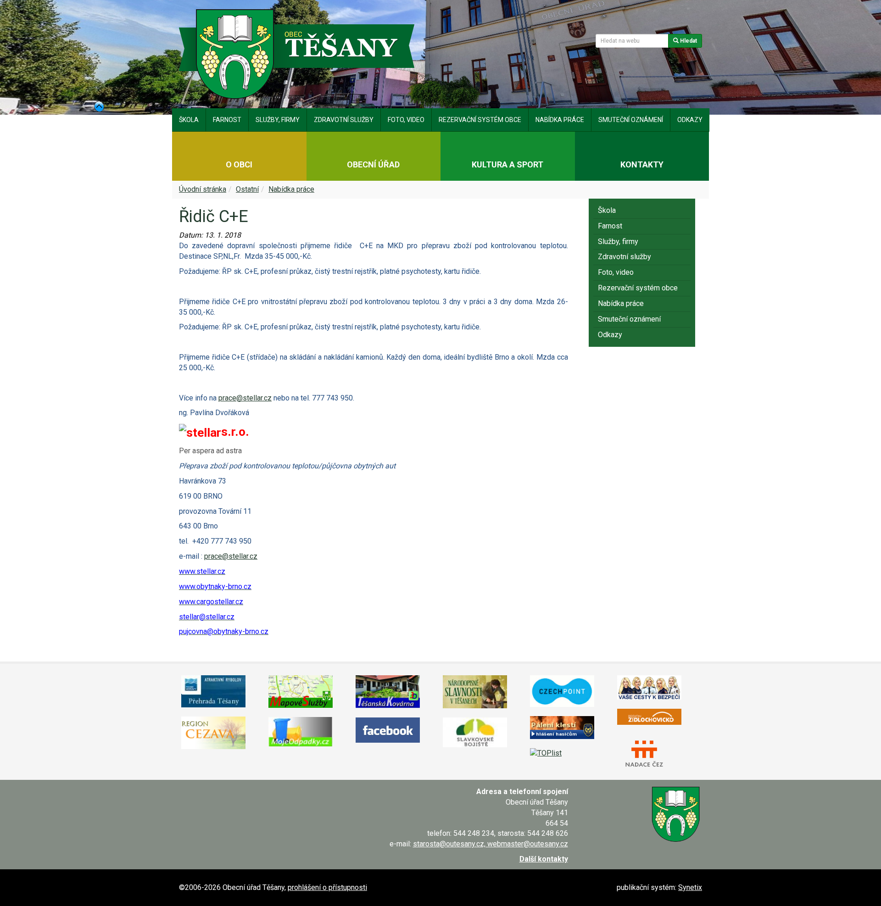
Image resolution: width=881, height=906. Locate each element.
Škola (189, 119)
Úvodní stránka (202, 189)
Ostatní (247, 189)
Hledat (688, 41)
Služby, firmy (278, 119)
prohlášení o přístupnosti (327, 887)
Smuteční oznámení (630, 119)
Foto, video (406, 119)
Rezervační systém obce (480, 119)
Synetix (690, 887)
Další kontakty (543, 859)
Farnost (227, 119)
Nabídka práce (559, 119)
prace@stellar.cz (245, 398)
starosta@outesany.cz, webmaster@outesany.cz (490, 843)
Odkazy (690, 119)
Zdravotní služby (344, 119)
